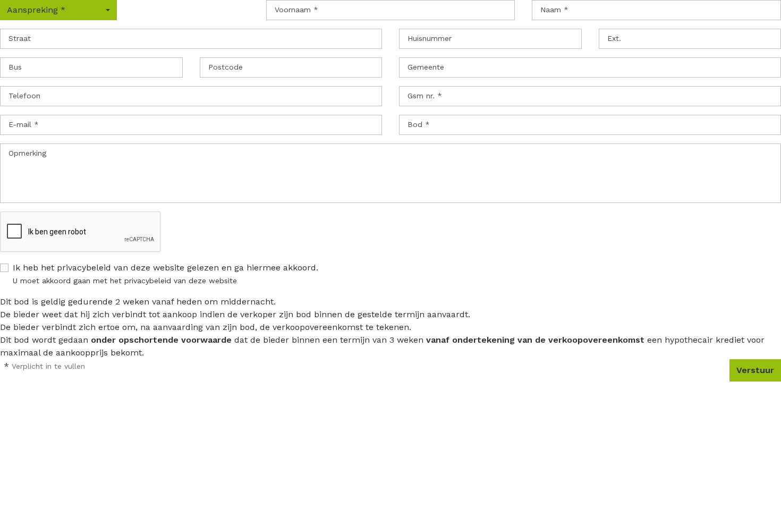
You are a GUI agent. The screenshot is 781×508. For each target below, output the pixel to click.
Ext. (614, 38)
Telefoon (24, 95)
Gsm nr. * (425, 95)
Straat (20, 38)
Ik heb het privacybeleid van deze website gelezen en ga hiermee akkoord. (165, 268)
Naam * (554, 9)
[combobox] (58, 10)
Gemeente (426, 67)
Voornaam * (296, 9)
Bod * (419, 124)
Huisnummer (430, 38)
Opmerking (27, 153)
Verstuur (755, 370)
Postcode (225, 67)
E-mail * (24, 124)
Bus (15, 67)
